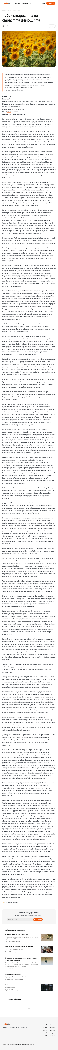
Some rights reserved (21, 1044)
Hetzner (32, 1044)
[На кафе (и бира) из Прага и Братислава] (29, 938)
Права (53, 1033)
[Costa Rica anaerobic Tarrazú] (29, 976)
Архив (45, 1025)
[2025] (29, 987)
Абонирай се (51, 3)
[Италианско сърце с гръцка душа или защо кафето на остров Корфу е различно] (29, 963)
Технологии (25, 3)
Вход (43, 3)
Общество (17, 3)
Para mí (45, 1033)
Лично (18, 11)
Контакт (52, 1035)
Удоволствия (11, 902)
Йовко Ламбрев (11, 26)
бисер (9, 112)
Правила (52, 1030)
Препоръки (52, 1027)
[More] (30, 3)
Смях (16, 902)
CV (46, 1035)
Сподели (52, 26)
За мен (45, 1027)
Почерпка (52, 1025)
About (45, 1030)
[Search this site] (39, 3)
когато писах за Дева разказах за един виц (28, 119)
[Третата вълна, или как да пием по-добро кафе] (29, 949)
